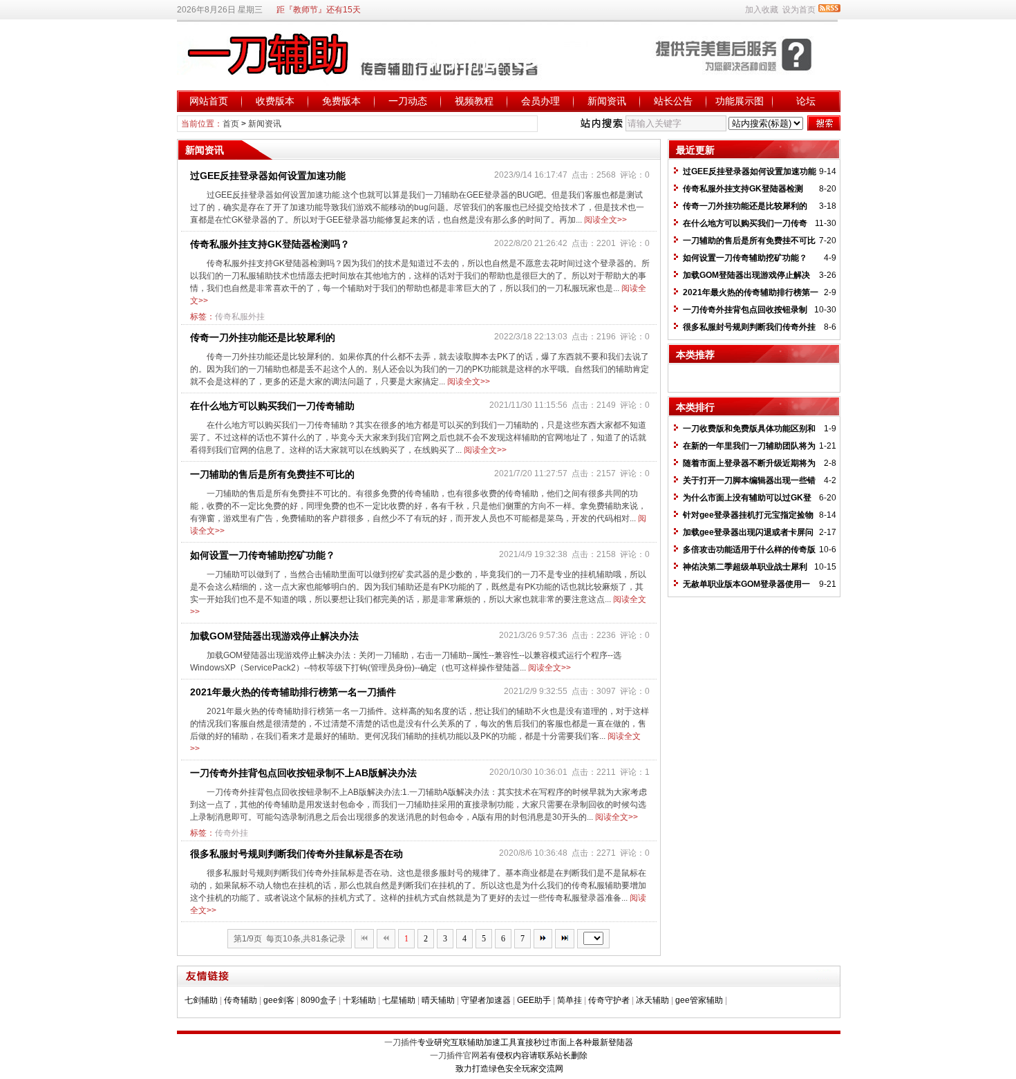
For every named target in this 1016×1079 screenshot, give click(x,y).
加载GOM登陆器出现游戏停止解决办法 (274, 635)
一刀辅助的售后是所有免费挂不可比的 (272, 474)
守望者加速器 (486, 1000)
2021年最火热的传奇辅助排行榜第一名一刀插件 (293, 691)
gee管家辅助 (699, 1000)
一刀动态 (407, 100)
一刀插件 (400, 1042)
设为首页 (799, 10)
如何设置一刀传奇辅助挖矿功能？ (262, 555)
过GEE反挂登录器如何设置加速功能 (268, 175)
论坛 (806, 100)
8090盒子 (319, 1000)
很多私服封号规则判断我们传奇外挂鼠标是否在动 (296, 853)
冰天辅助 (652, 1000)
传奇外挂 (231, 833)
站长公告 (673, 100)
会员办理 (540, 100)
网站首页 (208, 100)
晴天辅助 (438, 1000)
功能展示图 (739, 100)
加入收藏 (761, 10)
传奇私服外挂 (240, 316)
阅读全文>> (605, 220)
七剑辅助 (201, 1000)
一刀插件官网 (455, 1055)
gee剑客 (278, 1000)
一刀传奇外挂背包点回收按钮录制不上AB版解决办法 (303, 772)
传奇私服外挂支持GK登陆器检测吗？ (270, 244)
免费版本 (341, 100)
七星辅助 (398, 1000)
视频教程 (474, 100)
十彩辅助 (359, 1000)
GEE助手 (534, 1000)
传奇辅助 (240, 1000)
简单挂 (569, 1000)
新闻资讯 (606, 100)
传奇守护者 (609, 1000)
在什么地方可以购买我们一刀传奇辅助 (272, 405)
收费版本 (275, 100)
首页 (231, 124)
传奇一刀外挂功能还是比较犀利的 (262, 337)
